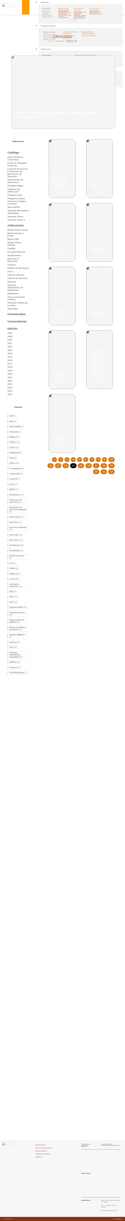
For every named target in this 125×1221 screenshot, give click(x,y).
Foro (12, 563)
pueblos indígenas (17, 636)
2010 (9, 340)
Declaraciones (14, 255)
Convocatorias (17, 321)
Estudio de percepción (18, 268)
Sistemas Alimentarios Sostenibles (18, 211)
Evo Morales (16, 545)
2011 (9, 343)
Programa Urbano (16, 198)
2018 (9, 367)
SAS (13, 647)
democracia (16, 517)
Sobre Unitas (45, 2)
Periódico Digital (15, 185)
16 (89, 465)
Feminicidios (16, 551)
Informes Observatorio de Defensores (15, 287)
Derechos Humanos (18, 528)
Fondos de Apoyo (16, 557)
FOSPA (13, 568)
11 (51, 465)
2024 (9, 387)
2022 (9, 381)
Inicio (50, 41)
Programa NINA (18, 607)
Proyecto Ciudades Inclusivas (16, 202)
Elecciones (16, 540)
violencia (15, 667)
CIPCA (14, 463)
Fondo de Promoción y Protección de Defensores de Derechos (17, 173)
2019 (9, 370)
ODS (12, 592)
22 (112, 471)
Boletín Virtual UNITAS (14, 243)
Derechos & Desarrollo (13, 259)
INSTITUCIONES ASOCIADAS (78, 9)
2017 (9, 363)
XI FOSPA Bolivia (18, 673)
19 (112, 465)
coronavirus (16, 474)
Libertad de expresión (15, 585)
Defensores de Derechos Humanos (18, 509)
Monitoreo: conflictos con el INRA (60, 248)
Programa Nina (14, 195)
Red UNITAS (13, 207)
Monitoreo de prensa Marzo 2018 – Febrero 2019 (99, 312)
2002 (9, 333)
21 (104, 471)
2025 (9, 391)
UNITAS (14, 662)
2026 (9, 394)
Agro (12, 421)
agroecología (16, 426)
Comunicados (16, 314)
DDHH (14, 489)
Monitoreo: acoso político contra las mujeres (61, 312)
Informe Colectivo (15, 275)
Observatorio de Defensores (15, 181)
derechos (15, 522)
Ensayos (11, 264)
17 (97, 465)
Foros (10, 271)
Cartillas (11, 248)
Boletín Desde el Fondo (15, 234)
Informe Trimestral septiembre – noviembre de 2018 (61, 439)
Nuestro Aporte (94, 8)
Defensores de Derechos (15, 501)
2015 (9, 357)
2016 (9, 360)
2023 (9, 384)
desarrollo (15, 535)
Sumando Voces (15, 216)
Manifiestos (12, 293)
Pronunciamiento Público (16, 621)
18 (104, 465)
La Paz (14, 579)
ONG (13, 597)
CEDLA (14, 442)
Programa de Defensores (13, 190)
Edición (12, 328)
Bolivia (14, 437)
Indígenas (14, 574)
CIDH (13, 458)
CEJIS (13, 447)
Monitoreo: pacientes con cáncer (97, 184)
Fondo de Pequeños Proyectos (17, 164)
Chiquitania (15, 453)
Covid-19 (14, 479)
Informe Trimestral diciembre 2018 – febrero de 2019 (61, 376)
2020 (9, 374)
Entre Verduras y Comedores (15, 158)
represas (14, 642)
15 (81, 465)
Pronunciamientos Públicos (16, 298)
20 (97, 471)
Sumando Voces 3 (16, 220)
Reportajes (12, 308)
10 (112, 459)
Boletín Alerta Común (17, 230)
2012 (9, 346)
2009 (9, 336)
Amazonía (15, 432)
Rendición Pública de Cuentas (17, 304)
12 (59, 465)
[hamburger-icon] (118, 1)
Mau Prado (119, 1218)
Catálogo (59, 41)
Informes (11, 281)
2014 (9, 353)
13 (66, 465)
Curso (13, 484)
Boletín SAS (13, 239)
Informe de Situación (17, 278)
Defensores (16, 495)
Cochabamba (16, 469)
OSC (13, 602)
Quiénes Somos (63, 8)
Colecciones (15, 225)
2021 (9, 377)
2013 (9, 350)
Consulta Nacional (16, 252)
